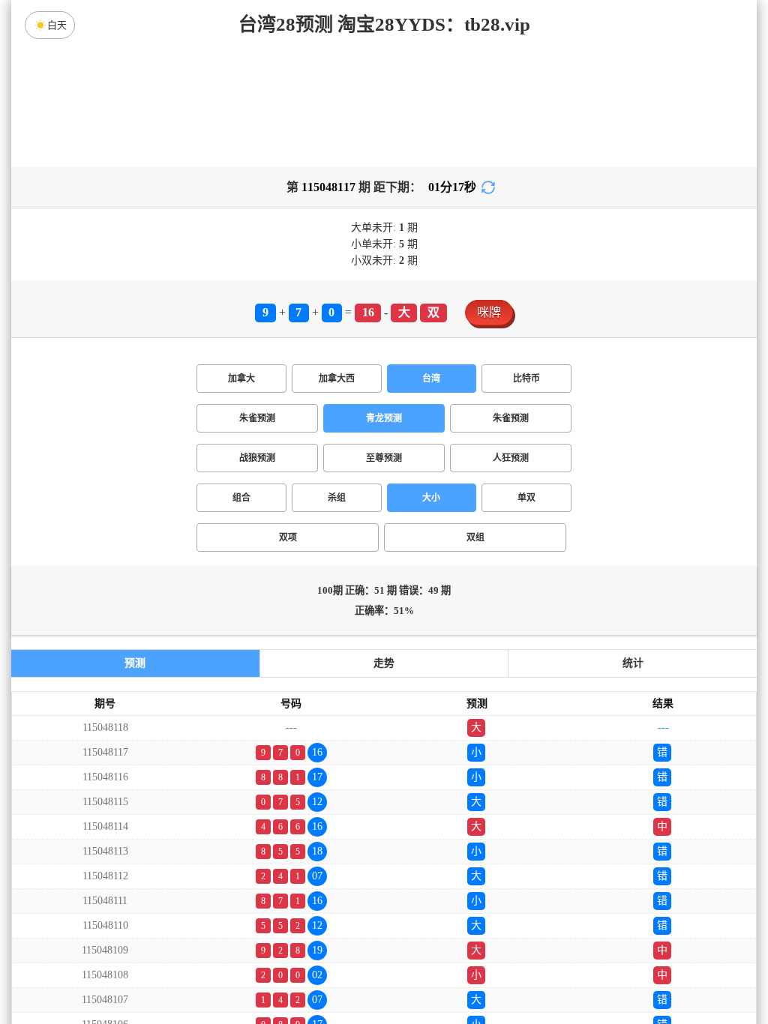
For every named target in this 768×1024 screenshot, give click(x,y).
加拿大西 (337, 378)
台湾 (431, 378)
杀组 (337, 498)
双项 (288, 537)
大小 (431, 498)
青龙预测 (384, 418)
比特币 (526, 378)
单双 (527, 498)
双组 (475, 537)
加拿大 (241, 378)
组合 (241, 498)
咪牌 (489, 312)
